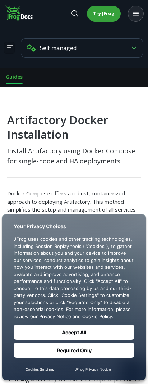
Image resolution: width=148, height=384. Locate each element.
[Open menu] (136, 14)
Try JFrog (104, 13)
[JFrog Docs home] (19, 14)
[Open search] (75, 14)
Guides (14, 76)
